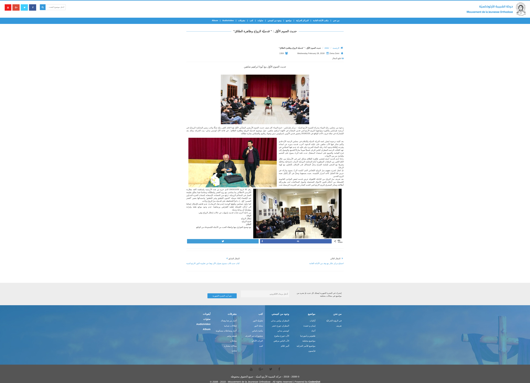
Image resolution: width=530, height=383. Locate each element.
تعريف (339, 326)
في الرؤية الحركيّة (334, 320)
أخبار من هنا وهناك (229, 320)
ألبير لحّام (285, 346)
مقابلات (233, 341)
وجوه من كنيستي (274, 20)
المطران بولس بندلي (280, 320)
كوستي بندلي (283, 331)
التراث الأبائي (257, 341)
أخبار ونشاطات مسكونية (226, 331)
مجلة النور (258, 326)
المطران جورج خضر (280, 326)
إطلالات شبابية (230, 326)
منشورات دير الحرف (254, 336)
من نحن (336, 20)
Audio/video (228, 20)
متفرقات (241, 20)
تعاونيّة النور (258, 320)
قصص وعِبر (232, 336)
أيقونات (206, 314)
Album (215, 20)
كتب (251, 20)
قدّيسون (311, 351)
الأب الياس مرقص (281, 341)
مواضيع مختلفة (308, 341)
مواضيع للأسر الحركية (306, 346)
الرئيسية (336, 48)
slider (326, 48)
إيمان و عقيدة (309, 326)
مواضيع (289, 20)
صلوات (260, 20)
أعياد (313, 331)
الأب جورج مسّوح (281, 336)
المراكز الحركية (302, 20)
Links (234, 351)
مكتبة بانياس (257, 331)
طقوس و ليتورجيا (307, 336)
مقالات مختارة (230, 346)
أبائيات (312, 320)
